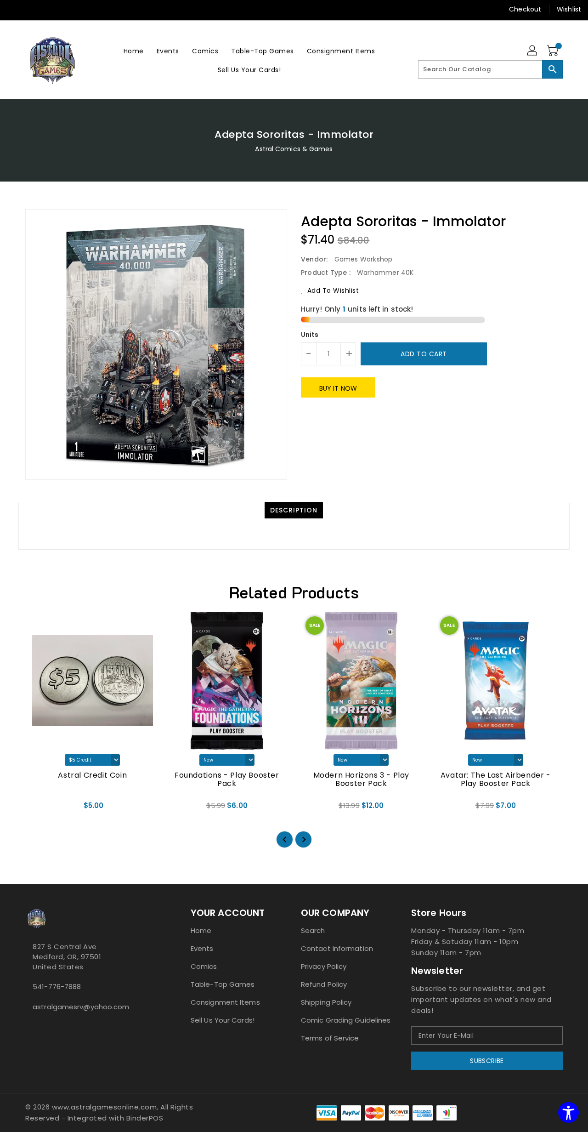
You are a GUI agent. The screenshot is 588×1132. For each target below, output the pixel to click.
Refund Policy (324, 984)
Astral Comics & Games (294, 149)
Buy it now (338, 388)
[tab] (294, 510)
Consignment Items (225, 1002)
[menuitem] (133, 50)
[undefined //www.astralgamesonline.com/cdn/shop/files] (92, 681)
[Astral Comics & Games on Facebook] (28, 1027)
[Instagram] (32, 9)
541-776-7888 (57, 986)
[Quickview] (40, 808)
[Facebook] (15, 9)
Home (201, 930)
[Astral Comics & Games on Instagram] (35, 1027)
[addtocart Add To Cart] (80, 808)
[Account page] (533, 51)
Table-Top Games (223, 984)
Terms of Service (330, 1038)
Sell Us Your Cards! (222, 1020)
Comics (204, 966)
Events (202, 948)
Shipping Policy (326, 1002)
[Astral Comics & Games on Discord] (42, 1027)
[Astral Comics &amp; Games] (52, 60)
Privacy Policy (323, 966)
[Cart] (553, 51)
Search (313, 930)
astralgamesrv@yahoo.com (81, 1007)
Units (310, 334)
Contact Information (337, 948)
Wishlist (569, 9)
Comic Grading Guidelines (345, 1020)
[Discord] (50, 9)
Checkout (525, 9)
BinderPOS (145, 1118)
